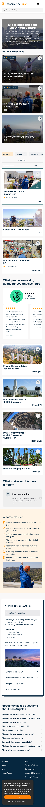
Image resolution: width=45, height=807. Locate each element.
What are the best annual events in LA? (18, 734)
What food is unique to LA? (13, 738)
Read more (25, 793)
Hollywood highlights (15, 683)
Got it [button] (18, 797)
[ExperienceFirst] (14, 4)
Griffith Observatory (14, 635)
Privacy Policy (30, 769)
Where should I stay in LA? (12, 730)
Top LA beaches (13, 689)
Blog (3, 769)
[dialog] (17, 792)
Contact (5, 761)
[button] (42, 4)
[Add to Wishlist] (40, 58)
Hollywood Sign (13, 632)
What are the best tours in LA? (14, 722)
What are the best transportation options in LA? (21, 746)
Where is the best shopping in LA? (16, 750)
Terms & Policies (31, 765)
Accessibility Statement (34, 773)
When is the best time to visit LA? (15, 726)
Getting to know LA (14, 672)
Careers (28, 761)
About (4, 765)
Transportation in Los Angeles (19, 678)
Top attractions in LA (15, 613)
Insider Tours (7, 773)
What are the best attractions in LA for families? (21, 718)
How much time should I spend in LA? (17, 742)
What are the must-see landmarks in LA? (18, 714)
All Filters (23, 160)
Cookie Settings (31, 777)
